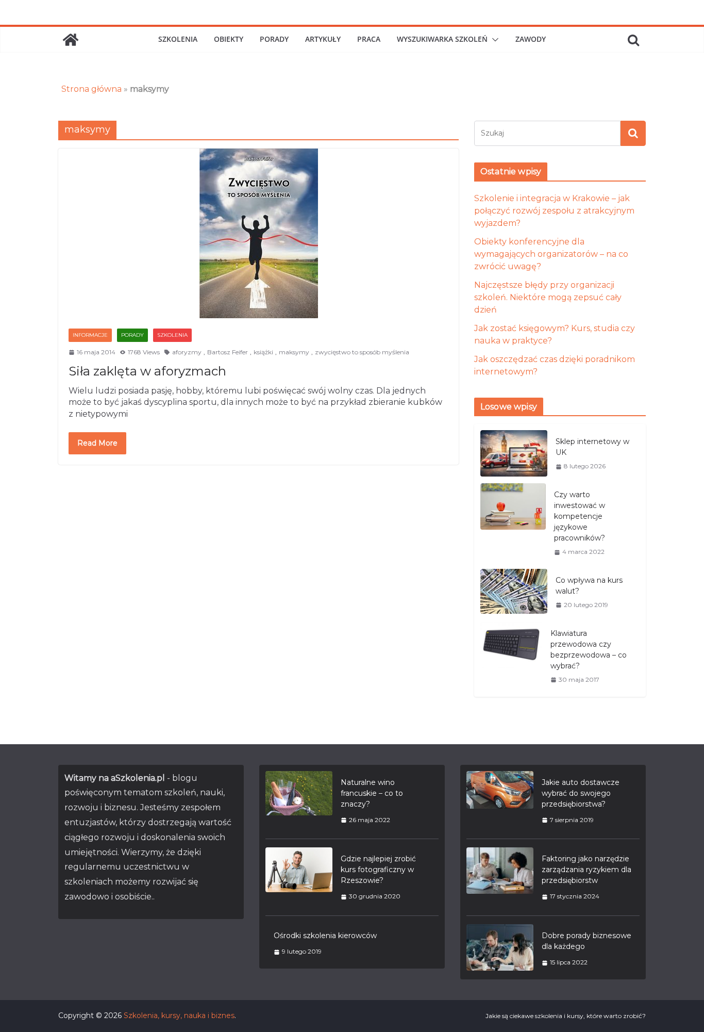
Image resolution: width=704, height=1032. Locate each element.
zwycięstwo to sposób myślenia (362, 352)
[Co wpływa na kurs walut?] (513, 592)
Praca (368, 39)
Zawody (530, 39)
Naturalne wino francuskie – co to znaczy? (372, 793)
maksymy (294, 352)
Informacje (90, 335)
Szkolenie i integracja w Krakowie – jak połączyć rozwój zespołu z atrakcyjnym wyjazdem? (554, 210)
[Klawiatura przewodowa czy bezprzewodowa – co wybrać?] (511, 656)
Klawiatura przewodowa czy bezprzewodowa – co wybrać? (588, 649)
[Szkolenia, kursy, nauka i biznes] (70, 39)
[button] (493, 39)
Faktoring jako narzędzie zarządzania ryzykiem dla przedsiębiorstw (586, 869)
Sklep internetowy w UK (592, 447)
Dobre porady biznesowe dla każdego (586, 941)
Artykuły (323, 39)
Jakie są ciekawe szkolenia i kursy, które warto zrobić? (565, 1016)
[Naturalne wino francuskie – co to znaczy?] (298, 801)
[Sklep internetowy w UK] (513, 453)
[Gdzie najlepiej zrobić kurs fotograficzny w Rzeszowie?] (298, 877)
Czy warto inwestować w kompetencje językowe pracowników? (579, 516)
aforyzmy (187, 352)
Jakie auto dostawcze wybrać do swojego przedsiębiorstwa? (580, 793)
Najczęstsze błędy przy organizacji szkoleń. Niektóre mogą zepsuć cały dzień (548, 297)
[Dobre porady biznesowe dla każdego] (499, 948)
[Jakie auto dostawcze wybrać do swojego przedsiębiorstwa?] (499, 801)
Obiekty (228, 39)
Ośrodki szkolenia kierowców (325, 935)
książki (263, 352)
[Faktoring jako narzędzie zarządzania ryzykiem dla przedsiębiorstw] (499, 877)
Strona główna (91, 89)
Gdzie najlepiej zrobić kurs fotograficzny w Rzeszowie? (378, 869)
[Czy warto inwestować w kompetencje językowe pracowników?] (513, 523)
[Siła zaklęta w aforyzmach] (258, 233)
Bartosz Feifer (227, 352)
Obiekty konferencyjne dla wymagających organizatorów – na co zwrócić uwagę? (551, 254)
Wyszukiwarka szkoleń (442, 39)
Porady (274, 39)
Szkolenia (177, 39)
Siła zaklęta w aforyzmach (147, 371)
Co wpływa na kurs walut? (589, 586)
